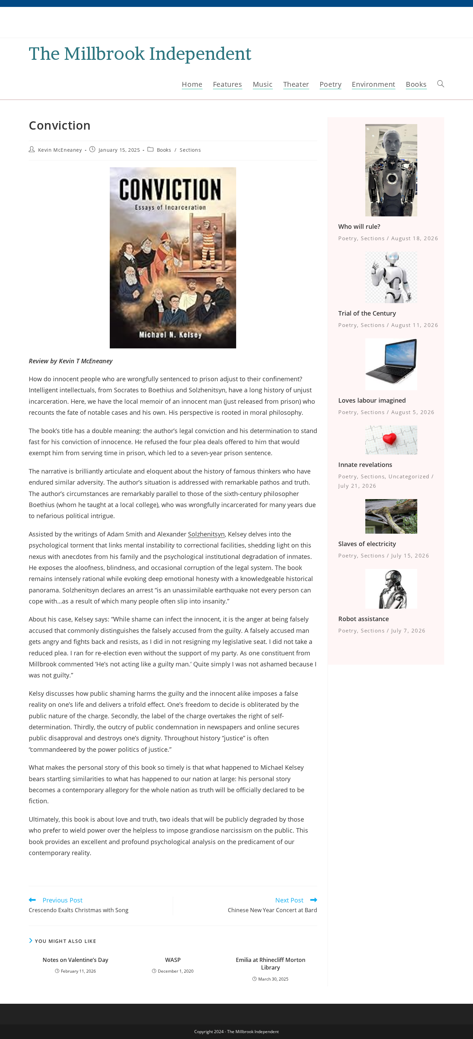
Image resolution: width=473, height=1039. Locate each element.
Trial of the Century (367, 313)
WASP (173, 960)
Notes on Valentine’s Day (75, 960)
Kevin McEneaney (60, 150)
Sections (190, 150)
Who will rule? (359, 226)
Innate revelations (365, 464)
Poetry (347, 238)
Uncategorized (409, 476)
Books (164, 150)
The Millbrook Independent (140, 53)
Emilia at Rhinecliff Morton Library (270, 963)
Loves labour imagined (372, 400)
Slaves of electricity (367, 544)
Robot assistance (363, 619)
